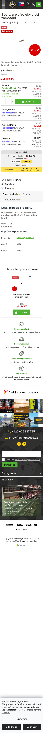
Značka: (9, 22)
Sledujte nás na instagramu (24, 392)
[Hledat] (27, 4)
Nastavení (22, 719)
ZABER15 (26, 161)
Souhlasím (32, 727)
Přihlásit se (9, 464)
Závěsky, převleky (25, 237)
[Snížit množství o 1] (4, 101)
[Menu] (3, 4)
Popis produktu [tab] (10, 194)
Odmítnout (11, 727)
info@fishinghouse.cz (23, 437)
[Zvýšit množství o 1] (13, 101)
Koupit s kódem (22, 165)
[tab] (28, 194)
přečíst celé (6, 70)
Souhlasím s (23, 459)
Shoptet (22, 545)
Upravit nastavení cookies (26, 541)
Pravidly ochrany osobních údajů (27, 459)
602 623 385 (23, 431)
